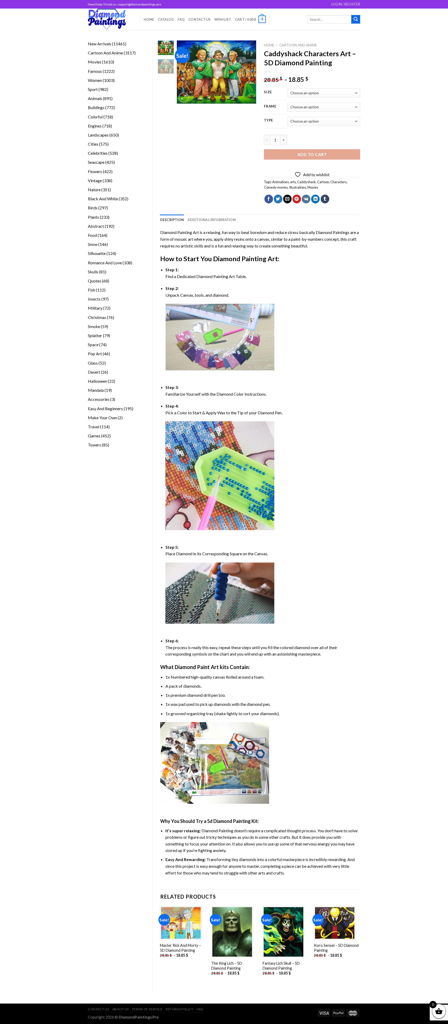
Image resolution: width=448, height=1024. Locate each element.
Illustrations (297, 187)
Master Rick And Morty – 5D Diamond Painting (180, 947)
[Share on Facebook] (268, 199)
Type (268, 120)
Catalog (166, 19)
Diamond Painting (239, 258)
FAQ (181, 19)
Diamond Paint (192, 667)
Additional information (211, 220)
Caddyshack (306, 182)
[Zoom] (184, 98)
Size (268, 92)
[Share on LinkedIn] (315, 199)
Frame (270, 106)
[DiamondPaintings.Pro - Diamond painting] (110, 19)
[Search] (355, 19)
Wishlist (222, 19)
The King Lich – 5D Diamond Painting (226, 965)
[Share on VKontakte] (306, 199)
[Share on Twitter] (278, 199)
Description (172, 220)
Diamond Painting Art (179, 232)
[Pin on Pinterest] (296, 199)
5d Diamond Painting (229, 821)
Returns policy (179, 1009)
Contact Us (199, 19)
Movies (312, 187)
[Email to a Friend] (287, 199)
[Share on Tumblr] (325, 199)
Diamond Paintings (332, 232)
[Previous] (185, 72)
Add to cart (312, 154)
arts (293, 182)
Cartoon (323, 182)
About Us (120, 1009)
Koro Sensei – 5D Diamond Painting (336, 947)
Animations (280, 182)
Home (149, 19)
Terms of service (147, 1009)
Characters (338, 182)
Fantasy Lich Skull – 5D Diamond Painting (281, 965)
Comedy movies (276, 187)
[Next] (248, 72)
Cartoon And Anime (298, 45)
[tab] (172, 220)
